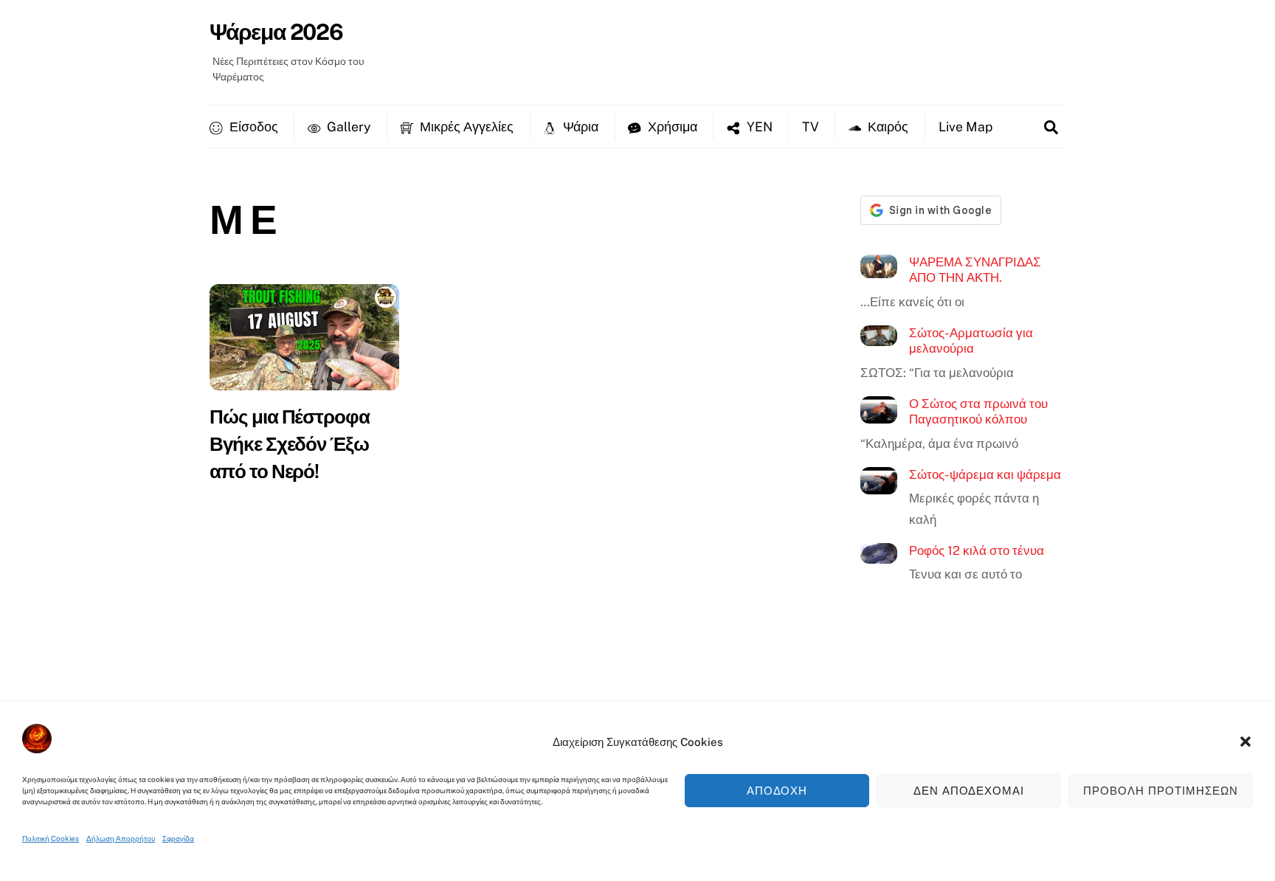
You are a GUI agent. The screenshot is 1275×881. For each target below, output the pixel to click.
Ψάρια (579, 126)
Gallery (347, 126)
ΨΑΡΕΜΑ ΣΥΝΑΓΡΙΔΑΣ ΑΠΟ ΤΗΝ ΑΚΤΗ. (975, 270)
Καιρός (886, 126)
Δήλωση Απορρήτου (120, 838)
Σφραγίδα (178, 838)
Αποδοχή (777, 790)
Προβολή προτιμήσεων (1160, 790)
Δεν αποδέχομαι (969, 790)
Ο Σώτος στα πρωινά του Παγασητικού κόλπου (978, 411)
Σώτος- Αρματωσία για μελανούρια (971, 340)
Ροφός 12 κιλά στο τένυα (976, 550)
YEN (758, 126)
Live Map (965, 126)
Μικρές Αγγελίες (465, 126)
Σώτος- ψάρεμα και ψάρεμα (985, 474)
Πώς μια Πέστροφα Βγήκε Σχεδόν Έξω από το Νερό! (290, 444)
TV (810, 126)
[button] (1245, 741)
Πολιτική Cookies (50, 838)
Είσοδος (252, 126)
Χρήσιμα (671, 126)
